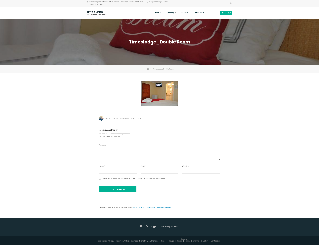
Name (102, 166)
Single (171, 241)
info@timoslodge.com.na (158, 2)
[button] (159, 93)
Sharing (196, 241)
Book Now (226, 13)
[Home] (148, 69)
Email (143, 166)
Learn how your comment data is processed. (152, 207)
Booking (170, 13)
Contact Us (199, 13)
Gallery (184, 13)
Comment (103, 145)
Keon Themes (152, 241)
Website (185, 166)
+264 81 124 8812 (97, 5)
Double (179, 241)
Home (158, 13)
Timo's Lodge (95, 11)
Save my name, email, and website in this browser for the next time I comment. (135, 178)
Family (187, 241)
